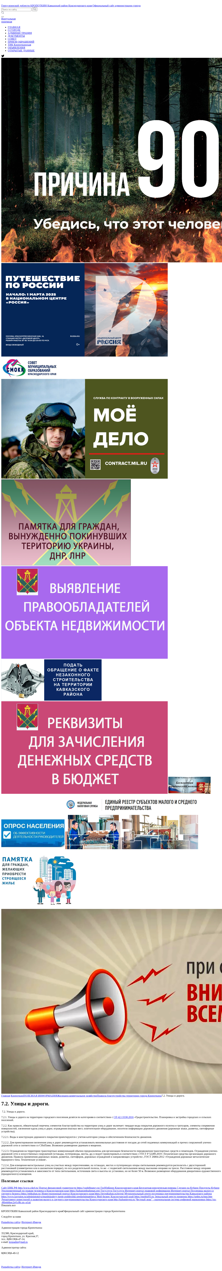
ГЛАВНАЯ (14, 27)
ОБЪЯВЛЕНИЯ (16, 47)
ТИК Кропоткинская (19, 44)
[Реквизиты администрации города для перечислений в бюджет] (84, 793)
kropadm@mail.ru (18, 1242)
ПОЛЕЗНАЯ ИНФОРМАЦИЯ (40, 1095)
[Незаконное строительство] (51, 699)
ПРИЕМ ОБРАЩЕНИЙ (21, 41)
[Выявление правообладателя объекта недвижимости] (84, 657)
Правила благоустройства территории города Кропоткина (129, 1095)
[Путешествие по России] (84, 355)
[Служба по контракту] (84, 477)
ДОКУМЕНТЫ (16, 36)
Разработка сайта (10, 1222)
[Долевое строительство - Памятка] (39, 907)
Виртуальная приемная (8, 20)
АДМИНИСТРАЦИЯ (20, 33)
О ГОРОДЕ (14, 30)
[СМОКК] (31, 377)
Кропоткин (17, 1095)
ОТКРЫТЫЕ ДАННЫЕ (21, 50)
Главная (5, 1095)
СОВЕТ (12, 39)
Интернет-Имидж (31, 1222)
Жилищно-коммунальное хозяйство (77, 1095)
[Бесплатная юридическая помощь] (189, 793)
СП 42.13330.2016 (124, 1117)
